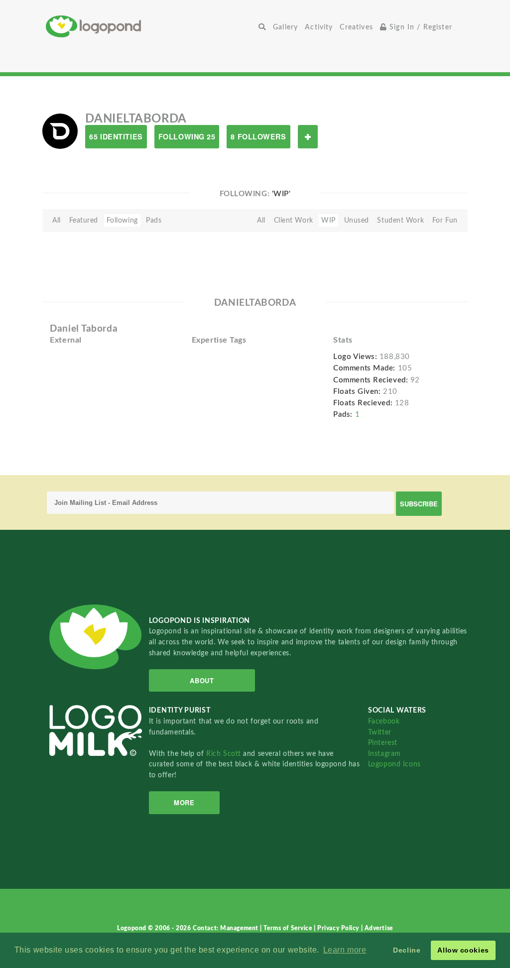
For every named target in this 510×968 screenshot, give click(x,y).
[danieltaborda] (60, 131)
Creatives (356, 27)
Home (150, 26)
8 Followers (258, 136)
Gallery (285, 27)
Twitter (379, 732)
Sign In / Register (419, 27)
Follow (308, 136)
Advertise (379, 928)
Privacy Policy (339, 928)
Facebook (383, 721)
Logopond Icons (394, 764)
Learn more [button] (345, 950)
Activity (319, 27)
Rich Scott (224, 753)
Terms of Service (288, 928)
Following (122, 220)
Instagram (384, 753)
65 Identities (115, 136)
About (202, 680)
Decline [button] (406, 950)
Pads (153, 220)
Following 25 (187, 136)
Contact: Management (226, 928)
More (184, 802)
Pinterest (382, 742)
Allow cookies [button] (463, 950)
